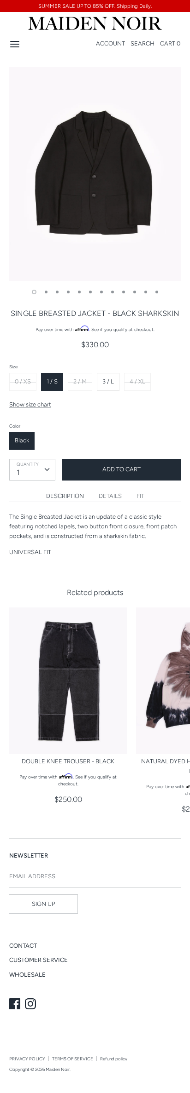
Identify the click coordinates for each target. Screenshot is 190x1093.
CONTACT (23, 945)
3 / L (108, 381)
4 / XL (137, 381)
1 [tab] (34, 292)
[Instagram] (31, 1004)
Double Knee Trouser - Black (68, 761)
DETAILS (110, 495)
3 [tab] (57, 292)
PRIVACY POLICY (27, 1058)
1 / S (52, 381)
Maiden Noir (58, 1069)
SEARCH (142, 43)
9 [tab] (123, 292)
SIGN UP (43, 903)
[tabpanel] (95, 174)
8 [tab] (112, 292)
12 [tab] (156, 292)
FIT (140, 495)
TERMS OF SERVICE (72, 1058)
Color (14, 426)
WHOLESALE (27, 974)
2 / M (80, 381)
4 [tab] (68, 292)
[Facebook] (15, 1004)
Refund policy (113, 1058)
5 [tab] (79, 292)
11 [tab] (145, 292)
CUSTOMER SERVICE (38, 959)
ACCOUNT (110, 43)
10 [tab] (134, 292)
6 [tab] (90, 292)
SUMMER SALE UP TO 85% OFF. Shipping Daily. (95, 6)
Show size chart (30, 404)
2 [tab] (46, 292)
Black (22, 440)
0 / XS (23, 381)
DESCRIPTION (65, 495)
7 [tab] (101, 292)
